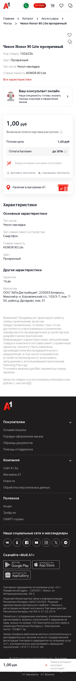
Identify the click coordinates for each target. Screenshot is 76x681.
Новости (9, 481)
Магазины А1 (12, 474)
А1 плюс (39, 5)
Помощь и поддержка (18, 449)
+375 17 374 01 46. (32, 647)
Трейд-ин (9, 513)
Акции (7, 506)
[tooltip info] (65, 151)
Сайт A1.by (10, 468)
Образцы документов (18, 443)
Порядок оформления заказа (23, 436)
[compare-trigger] (70, 42)
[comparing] (70, 6)
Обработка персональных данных (26, 487)
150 (34, 622)
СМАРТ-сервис (13, 519)
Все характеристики (17, 79)
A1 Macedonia (30, 674)
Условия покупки (14, 430)
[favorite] (61, 6)
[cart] (52, 6)
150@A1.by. (19, 629)
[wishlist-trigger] (69, 34)
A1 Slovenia (47, 674)
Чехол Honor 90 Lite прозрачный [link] (43, 23)
